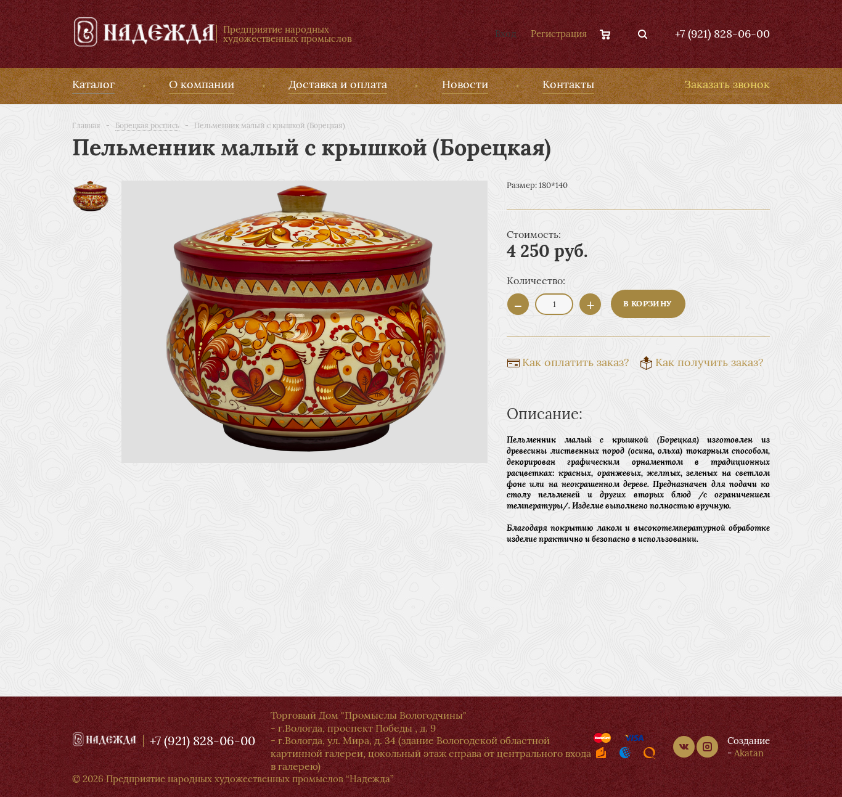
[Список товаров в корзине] (611, 34)
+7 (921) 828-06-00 (722, 34)
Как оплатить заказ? (575, 362)
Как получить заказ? (709, 362)
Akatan (749, 753)
